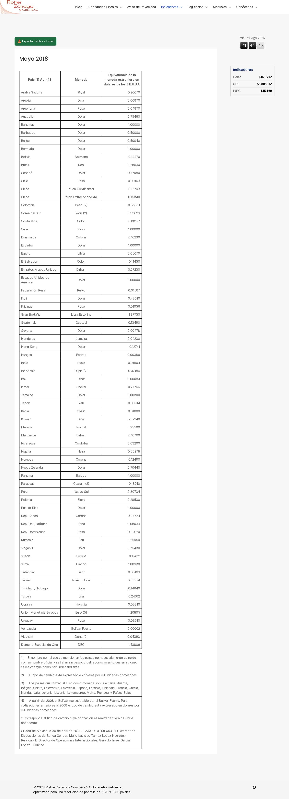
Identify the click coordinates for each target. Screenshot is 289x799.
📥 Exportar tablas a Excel (35, 41)
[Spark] (21, 7)
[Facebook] (254, 787)
